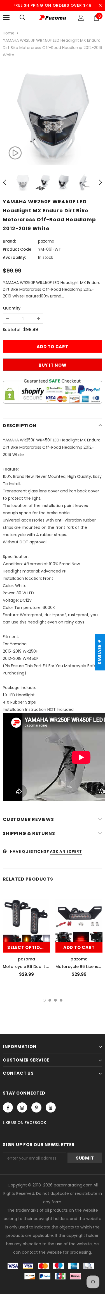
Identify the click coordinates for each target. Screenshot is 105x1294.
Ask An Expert (66, 851)
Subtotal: (12, 329)
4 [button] (61, 1000)
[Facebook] (8, 1107)
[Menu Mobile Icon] (6, 17)
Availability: (14, 257)
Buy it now (53, 365)
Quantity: (12, 308)
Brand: (9, 241)
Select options (27, 947)
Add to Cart (79, 947)
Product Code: (17, 249)
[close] (100, 5)
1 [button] (44, 1000)
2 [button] (49, 1000)
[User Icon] (81, 18)
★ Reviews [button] (99, 652)
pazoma (46, 241)
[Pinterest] (36, 1107)
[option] (52, 115)
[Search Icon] (22, 17)
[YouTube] (51, 1107)
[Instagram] (22, 1107)
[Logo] (52, 17)
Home (9, 33)
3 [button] (55, 1000)
